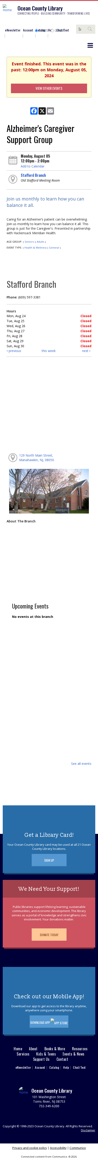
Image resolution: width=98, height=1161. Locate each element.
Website (44, 30)
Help (66, 1067)
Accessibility (58, 1148)
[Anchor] (40, 22)
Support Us (41, 1059)
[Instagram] (12, 22)
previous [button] (14, 351)
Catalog (60, 30)
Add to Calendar (32, 166)
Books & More (54, 1048)
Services (23, 1054)
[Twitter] (19, 22)
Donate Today (49, 934)
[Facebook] (6, 22)
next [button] (85, 351)
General (54, 247)
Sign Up (49, 860)
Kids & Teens (46, 1054)
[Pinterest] (26, 22)
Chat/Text (79, 1067)
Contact (62, 1059)
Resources (80, 1048)
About (33, 1048)
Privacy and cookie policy (29, 1148)
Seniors (29, 241)
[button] (90, 45)
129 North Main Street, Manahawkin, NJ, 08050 (36, 457)
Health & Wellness (35, 247)
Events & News (74, 1054)
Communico (78, 1148)
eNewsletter (13, 30)
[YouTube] (33, 22)
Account (28, 30)
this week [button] (49, 351)
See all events (81, 763)
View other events (49, 88)
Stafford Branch (33, 175)
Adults (40, 241)
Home (18, 1048)
